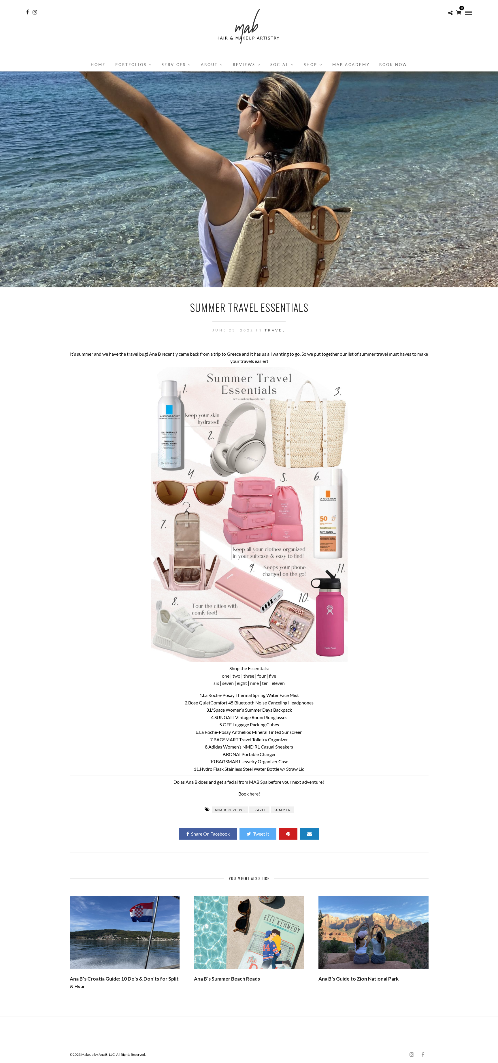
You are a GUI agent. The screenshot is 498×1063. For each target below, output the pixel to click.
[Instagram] (35, 12)
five (272, 675)
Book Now (393, 64)
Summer (282, 810)
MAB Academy (351, 64)
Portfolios (131, 64)
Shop (310, 64)
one (225, 675)
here (254, 793)
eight (242, 683)
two (236, 675)
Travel (275, 330)
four (261, 675)
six (216, 683)
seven (228, 683)
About (209, 64)
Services (174, 64)
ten (265, 683)
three (249, 675)
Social (279, 64)
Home (98, 64)
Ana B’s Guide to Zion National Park (358, 979)
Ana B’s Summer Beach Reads (227, 979)
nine (254, 683)
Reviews (244, 64)
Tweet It (261, 833)
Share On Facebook (210, 833)
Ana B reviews (230, 810)
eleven (278, 683)
